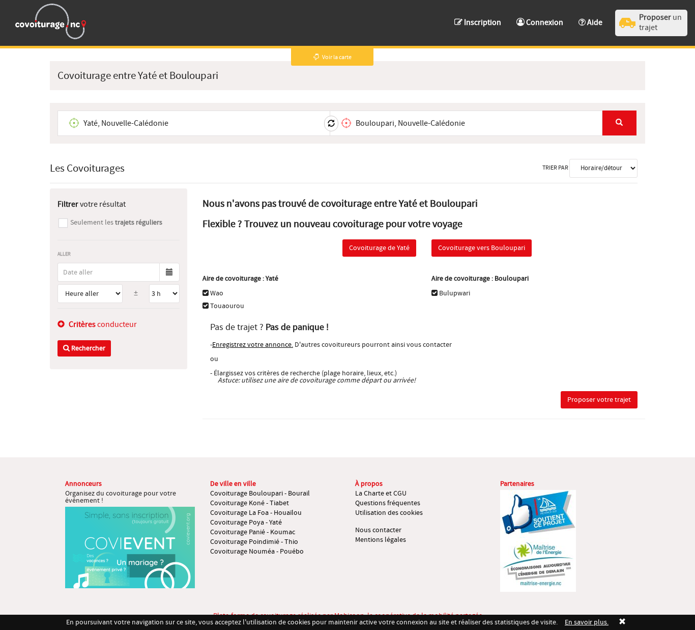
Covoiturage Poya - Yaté (246, 522)
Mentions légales (380, 539)
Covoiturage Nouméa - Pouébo (257, 551)
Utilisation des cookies (389, 512)
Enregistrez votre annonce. (252, 344)
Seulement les (116, 222)
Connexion (544, 22)
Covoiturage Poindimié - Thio (254, 541)
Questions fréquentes (387, 503)
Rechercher (87, 348)
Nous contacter (378, 530)
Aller (64, 254)
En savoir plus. (587, 622)
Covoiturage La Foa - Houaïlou (256, 512)
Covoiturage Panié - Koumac (252, 532)
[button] (590, 18)
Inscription (481, 22)
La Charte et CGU (381, 493)
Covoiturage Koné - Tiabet (249, 503)
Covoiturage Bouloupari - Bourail (260, 493)
